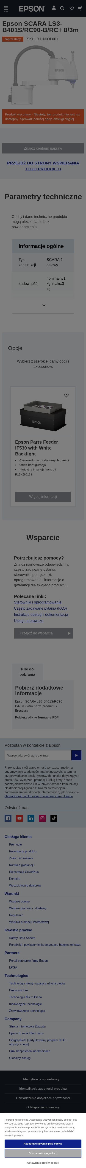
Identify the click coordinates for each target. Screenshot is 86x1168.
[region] (43, 1140)
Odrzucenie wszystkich (43, 1153)
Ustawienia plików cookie (43, 1162)
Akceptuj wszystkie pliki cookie (43, 1143)
